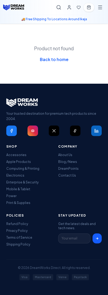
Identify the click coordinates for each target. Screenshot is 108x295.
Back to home (54, 59)
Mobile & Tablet (18, 189)
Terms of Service (19, 237)
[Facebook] (11, 131)
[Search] (58, 7)
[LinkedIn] (96, 131)
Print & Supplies (18, 203)
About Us (65, 155)
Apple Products (18, 162)
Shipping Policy (18, 244)
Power (11, 196)
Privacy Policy (17, 231)
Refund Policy (17, 224)
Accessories (16, 155)
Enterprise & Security (22, 182)
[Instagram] (33, 131)
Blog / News (67, 162)
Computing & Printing (22, 169)
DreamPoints (68, 169)
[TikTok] (75, 131)
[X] (54, 131)
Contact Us (67, 175)
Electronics (15, 175)
